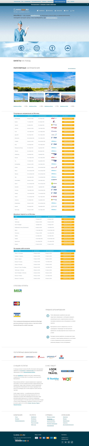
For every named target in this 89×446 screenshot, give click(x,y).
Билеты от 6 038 (67, 167)
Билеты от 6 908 (67, 227)
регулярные (22, 370)
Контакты (72, 1)
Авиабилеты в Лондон (49, 106)
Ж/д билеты (33, 418)
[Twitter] (24, 440)
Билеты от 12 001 (68, 138)
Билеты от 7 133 (67, 267)
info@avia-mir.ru (64, 437)
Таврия (37, 403)
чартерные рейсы (30, 370)
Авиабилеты (33, 416)
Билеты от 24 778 (68, 151)
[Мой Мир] (26, 440)
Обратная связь (64, 439)
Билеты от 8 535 (67, 244)
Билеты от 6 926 (67, 261)
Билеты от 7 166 (67, 272)
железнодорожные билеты (29, 372)
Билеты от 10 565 (68, 177)
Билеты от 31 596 (68, 160)
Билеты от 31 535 (68, 199)
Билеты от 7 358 (67, 232)
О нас (68, 1)
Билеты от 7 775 (67, 275)
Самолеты (67, 53)
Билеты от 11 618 (68, 190)
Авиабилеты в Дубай (64, 106)
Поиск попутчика (17, 1)
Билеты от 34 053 (68, 186)
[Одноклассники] (25, 440)
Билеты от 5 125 (67, 256)
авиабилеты (35, 15)
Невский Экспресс (17, 404)
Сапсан (29, 403)
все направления (71, 68)
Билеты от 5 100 (67, 253)
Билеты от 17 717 (68, 209)
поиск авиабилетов (60, 1)
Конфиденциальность (19, 420)
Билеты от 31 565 (68, 157)
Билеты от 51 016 (68, 196)
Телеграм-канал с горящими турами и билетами (43, 4)
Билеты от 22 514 (68, 154)
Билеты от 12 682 (68, 147)
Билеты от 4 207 (67, 219)
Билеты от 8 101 (67, 193)
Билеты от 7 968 (67, 278)
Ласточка (34, 403)
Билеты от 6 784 (67, 221)
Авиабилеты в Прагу (33, 106)
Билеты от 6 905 (67, 170)
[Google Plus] (28, 440)
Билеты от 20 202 (68, 121)
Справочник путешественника (51, 419)
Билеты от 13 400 (68, 128)
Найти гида (33, 424)
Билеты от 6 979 (67, 264)
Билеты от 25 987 (68, 173)
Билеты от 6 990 (67, 230)
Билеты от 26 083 (68, 183)
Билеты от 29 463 (68, 134)
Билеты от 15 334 (68, 203)
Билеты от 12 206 (68, 164)
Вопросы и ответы (51, 416)
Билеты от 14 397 (68, 131)
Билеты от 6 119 (67, 258)
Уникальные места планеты (21, 53)
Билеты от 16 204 (68, 180)
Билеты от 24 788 (68, 144)
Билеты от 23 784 (68, 125)
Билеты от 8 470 (67, 118)
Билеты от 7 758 (67, 235)
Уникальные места (51, 421)
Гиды (22, 1)
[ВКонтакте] (22, 440)
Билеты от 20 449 (68, 141)
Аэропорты (44, 1)
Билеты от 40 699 (68, 206)
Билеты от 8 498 (67, 241)
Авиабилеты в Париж (17, 106)
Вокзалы (65, 418)
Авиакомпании (50, 1)
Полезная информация (52, 423)
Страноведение (27, 1)
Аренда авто (33, 420)
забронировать (51, 18)
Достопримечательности (36, 1)
